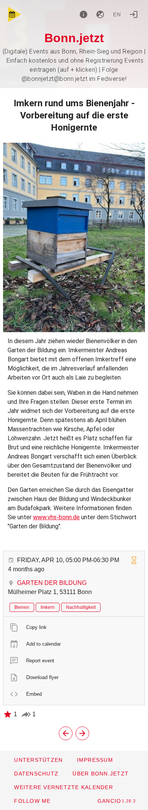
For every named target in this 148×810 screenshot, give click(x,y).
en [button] (117, 14)
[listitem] (74, 627)
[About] (83, 14)
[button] (63, 787)
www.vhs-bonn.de (56, 517)
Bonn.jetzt (74, 38)
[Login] (133, 14)
